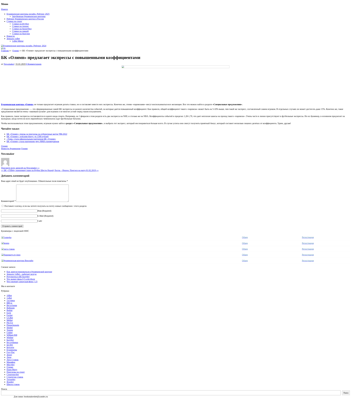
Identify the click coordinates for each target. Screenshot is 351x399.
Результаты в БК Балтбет (18, 276)
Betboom (11, 308)
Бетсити (10, 347)
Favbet (9, 315)
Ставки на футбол (20, 24)
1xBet (9, 298)
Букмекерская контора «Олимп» (17, 104)
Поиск (4, 389)
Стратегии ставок (15, 377)
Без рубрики (12, 342)
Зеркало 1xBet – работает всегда (21, 274)
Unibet (9, 332)
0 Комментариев (33, 64)
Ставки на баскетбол (22, 29)
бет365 (10, 345)
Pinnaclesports (13, 325)
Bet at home (12, 305)
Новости (11, 36)
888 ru (9, 303)
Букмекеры (12, 350)
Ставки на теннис (20, 26)
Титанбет (11, 379)
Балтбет (10, 340)
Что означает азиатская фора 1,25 (22, 281)
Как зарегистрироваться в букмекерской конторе (29, 272)
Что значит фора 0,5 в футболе (21, 279)
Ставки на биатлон (21, 33)
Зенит (9, 355)
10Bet (9, 295)
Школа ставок (13, 384)
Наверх (4, 9)
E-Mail (40, 216)
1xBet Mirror (17, 41)
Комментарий (8, 201)
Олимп (15, 50)
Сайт (39, 221)
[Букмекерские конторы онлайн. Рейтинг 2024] (23, 46)
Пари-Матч (12, 369)
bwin (9, 313)
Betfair (9, 310)
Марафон (11, 362)
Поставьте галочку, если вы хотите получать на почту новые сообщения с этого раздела (45, 206)
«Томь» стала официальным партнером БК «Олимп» (31, 139)
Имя (39, 211)
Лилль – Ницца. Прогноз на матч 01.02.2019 (76, 170)
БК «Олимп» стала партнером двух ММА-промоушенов (33, 141)
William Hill (12, 335)
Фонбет (10, 382)
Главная (5, 50)
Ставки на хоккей (20, 31)
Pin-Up (10, 323)
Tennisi (10, 330)
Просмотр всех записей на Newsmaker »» (20, 168)
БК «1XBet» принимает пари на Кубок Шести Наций (27, 170)
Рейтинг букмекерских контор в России (25, 19)
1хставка (11, 300)
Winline (10, 337)
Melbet (10, 320)
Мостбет (11, 364)
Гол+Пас (11, 352)
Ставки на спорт (14, 21)
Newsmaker (9, 64)
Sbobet (10, 327)
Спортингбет (13, 374)
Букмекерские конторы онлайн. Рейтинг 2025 (28, 14)
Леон (9, 357)
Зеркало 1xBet (13, 38)
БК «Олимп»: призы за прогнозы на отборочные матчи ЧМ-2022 (37, 134)
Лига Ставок (13, 360)
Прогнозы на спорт (16, 372)
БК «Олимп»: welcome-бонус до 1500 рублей (28, 136)
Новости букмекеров (11, 148)
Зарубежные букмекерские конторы (29, 16)
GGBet (10, 318)
